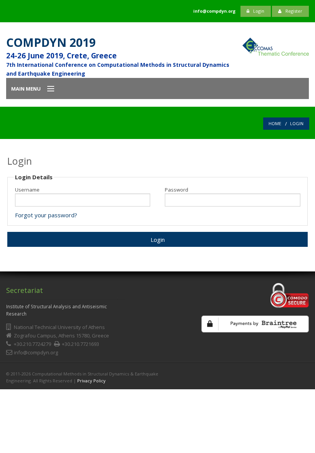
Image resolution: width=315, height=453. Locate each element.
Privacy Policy (91, 381)
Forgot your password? (46, 215)
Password (176, 189)
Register (293, 11)
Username (27, 189)
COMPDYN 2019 (51, 42)
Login (258, 11)
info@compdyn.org (36, 352)
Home (275, 123)
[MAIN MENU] (47, 89)
